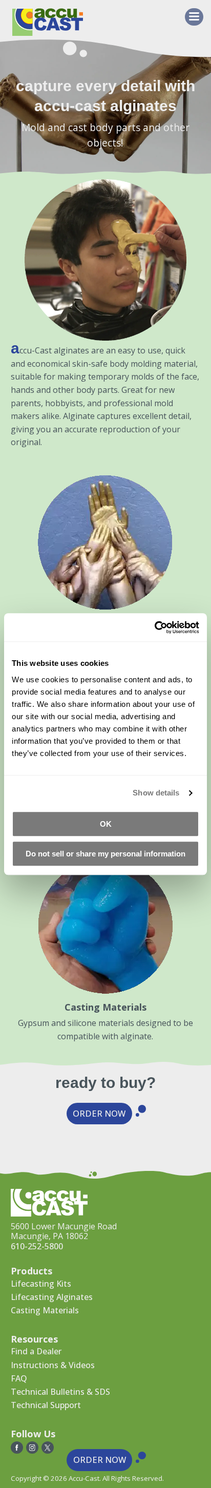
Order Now (99, 1113)
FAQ (19, 1378)
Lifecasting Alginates (52, 1297)
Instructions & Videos (53, 1365)
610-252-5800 (37, 1246)
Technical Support (46, 1405)
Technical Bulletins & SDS (60, 1391)
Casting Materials (45, 1310)
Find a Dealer (36, 1351)
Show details (156, 792)
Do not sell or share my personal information (105, 853)
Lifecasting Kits (41, 1283)
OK (106, 824)
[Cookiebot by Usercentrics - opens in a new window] (154, 627)
